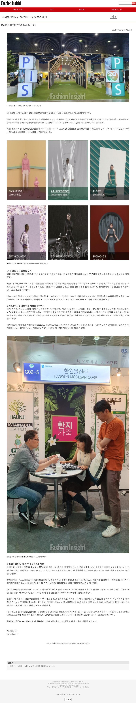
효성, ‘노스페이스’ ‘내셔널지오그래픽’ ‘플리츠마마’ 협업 (32, 666)
